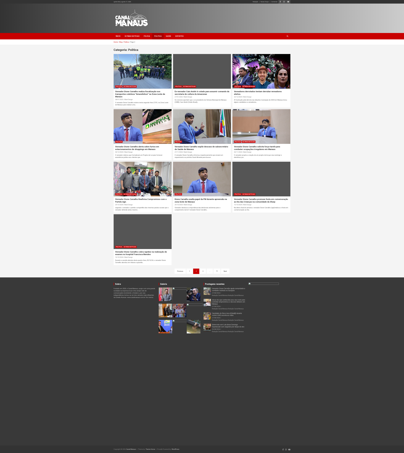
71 (217, 271)
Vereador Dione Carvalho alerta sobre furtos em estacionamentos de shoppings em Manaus (137, 147)
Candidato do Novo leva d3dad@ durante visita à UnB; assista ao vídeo (227, 314)
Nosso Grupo (265, 2)
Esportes (179, 36)
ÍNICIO (118, 36)
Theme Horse (150, 449)
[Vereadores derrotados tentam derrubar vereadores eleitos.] (261, 71)
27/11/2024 (179, 152)
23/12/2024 (238, 97)
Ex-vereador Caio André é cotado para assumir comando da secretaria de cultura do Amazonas (202, 92)
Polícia (147, 36)
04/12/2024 (119, 152)
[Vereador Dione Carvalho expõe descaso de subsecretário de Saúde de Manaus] (202, 126)
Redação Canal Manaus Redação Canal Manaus (228, 295)
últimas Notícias (132, 36)
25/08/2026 (216, 329)
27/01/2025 (179, 97)
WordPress (175, 449)
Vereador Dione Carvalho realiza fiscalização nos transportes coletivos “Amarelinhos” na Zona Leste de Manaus (140, 94)
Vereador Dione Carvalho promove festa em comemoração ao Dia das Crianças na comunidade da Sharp (261, 200)
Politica (158, 36)
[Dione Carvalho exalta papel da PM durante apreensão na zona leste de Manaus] (202, 179)
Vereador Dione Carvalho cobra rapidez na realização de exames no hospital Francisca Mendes (141, 253)
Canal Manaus (131, 449)
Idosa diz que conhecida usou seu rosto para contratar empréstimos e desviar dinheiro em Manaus (228, 302)
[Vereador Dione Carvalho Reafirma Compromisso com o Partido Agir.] (142, 179)
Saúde (168, 36)
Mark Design (128, 99)
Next (225, 271)
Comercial (274, 2)
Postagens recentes (215, 284)
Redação (255, 2)
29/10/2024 (119, 205)
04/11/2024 (238, 152)
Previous (180, 271)
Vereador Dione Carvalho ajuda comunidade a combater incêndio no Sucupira (228, 289)
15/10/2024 (238, 205)
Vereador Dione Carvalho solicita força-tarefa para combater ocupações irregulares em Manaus (257, 147)
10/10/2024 (119, 257)
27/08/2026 (216, 293)
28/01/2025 (119, 99)
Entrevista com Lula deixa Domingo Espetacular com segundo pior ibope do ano (228, 326)
